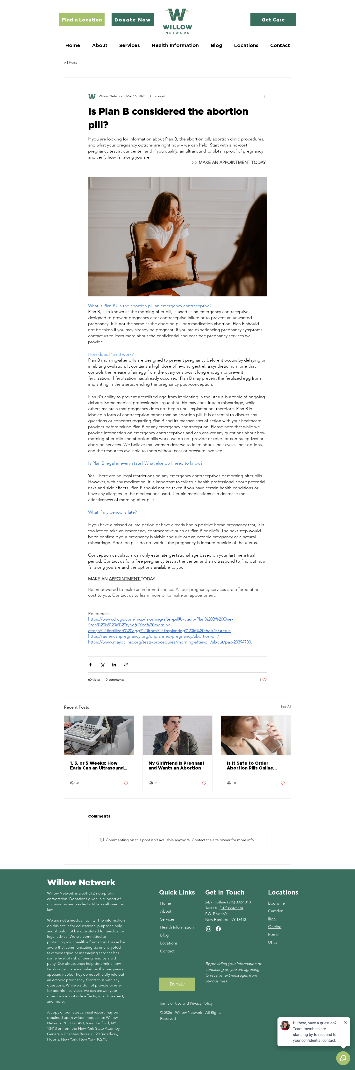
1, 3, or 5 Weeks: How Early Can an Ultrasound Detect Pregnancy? (97, 765)
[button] (129, 45)
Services (167, 919)
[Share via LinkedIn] (114, 664)
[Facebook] (218, 928)
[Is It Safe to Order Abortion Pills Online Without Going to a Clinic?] (256, 735)
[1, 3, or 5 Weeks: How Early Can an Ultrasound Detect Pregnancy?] (99, 735)
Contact (167, 951)
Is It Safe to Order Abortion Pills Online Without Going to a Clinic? (250, 765)
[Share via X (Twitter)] (102, 664)
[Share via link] (126, 664)
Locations (169, 943)
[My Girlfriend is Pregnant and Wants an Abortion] (178, 735)
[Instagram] (208, 928)
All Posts (70, 63)
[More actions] (264, 96)
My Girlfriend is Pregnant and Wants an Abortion (177, 765)
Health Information (177, 927)
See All (285, 706)
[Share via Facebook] (90, 664)
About (165, 911)
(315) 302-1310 (239, 902)
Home (165, 903)
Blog (164, 935)
